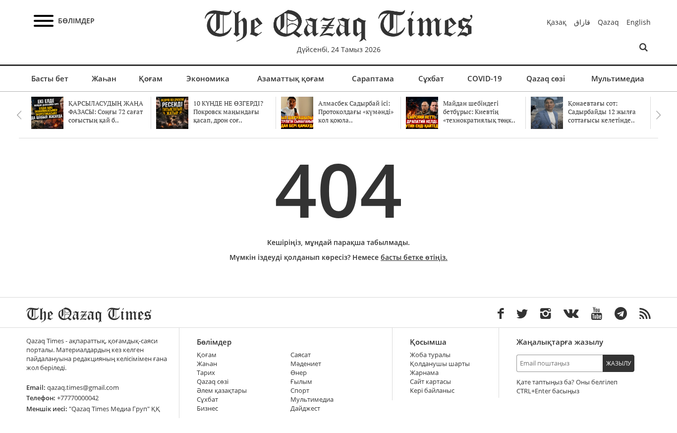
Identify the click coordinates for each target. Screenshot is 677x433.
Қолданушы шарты (440, 364)
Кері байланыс (432, 390)
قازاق (582, 22)
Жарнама (424, 373)
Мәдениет (305, 364)
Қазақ (556, 22)
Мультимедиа (617, 78)
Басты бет (49, 78)
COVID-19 (484, 78)
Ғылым (301, 381)
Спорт (299, 390)
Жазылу (618, 363)
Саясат (300, 355)
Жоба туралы (430, 355)
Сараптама (373, 78)
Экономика (207, 78)
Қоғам (151, 78)
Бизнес (207, 408)
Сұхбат (431, 78)
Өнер (298, 373)
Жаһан (104, 78)
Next (658, 115)
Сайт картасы (430, 381)
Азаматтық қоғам (290, 78)
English (638, 22)
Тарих (206, 373)
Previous (19, 115)
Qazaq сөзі (545, 78)
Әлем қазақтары (222, 390)
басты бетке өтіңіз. (414, 257)
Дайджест (305, 408)
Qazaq (608, 22)
